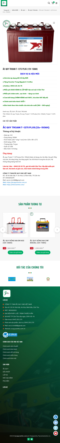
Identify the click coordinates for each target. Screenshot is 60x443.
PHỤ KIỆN (6, 381)
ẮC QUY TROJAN (33, 10)
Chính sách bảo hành (10, 349)
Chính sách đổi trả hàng (11, 352)
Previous (3, 230)
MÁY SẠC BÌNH (8, 378)
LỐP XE (5, 375)
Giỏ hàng (53, 2)
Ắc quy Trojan (15, 114)
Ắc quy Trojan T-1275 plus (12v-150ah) (32, 114)
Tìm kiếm (49, 3)
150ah (8, 114)
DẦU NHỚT (6, 372)
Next (57, 230)
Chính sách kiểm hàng (10, 355)
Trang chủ (6, 10)
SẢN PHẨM (15, 10)
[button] (54, 23)
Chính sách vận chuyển (10, 346)
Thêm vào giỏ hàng (15, 252)
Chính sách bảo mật (9, 358)
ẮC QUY (23, 10)
